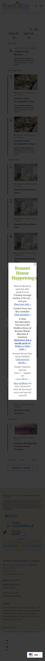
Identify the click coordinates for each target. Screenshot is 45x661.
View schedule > (22, 314)
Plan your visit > (22, 304)
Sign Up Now (20, 383)
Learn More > (23, 379)
